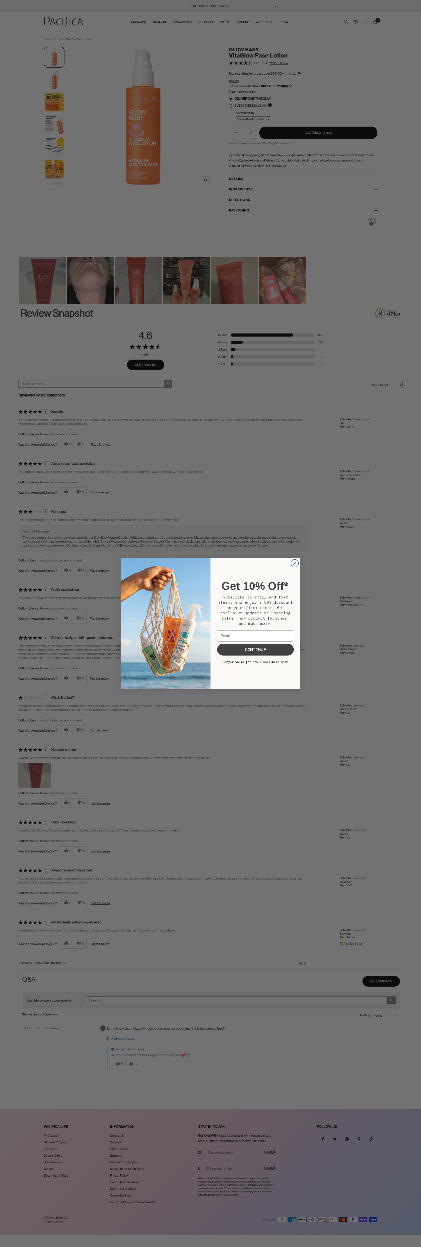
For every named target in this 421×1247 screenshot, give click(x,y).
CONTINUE (255, 649)
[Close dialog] (295, 563)
